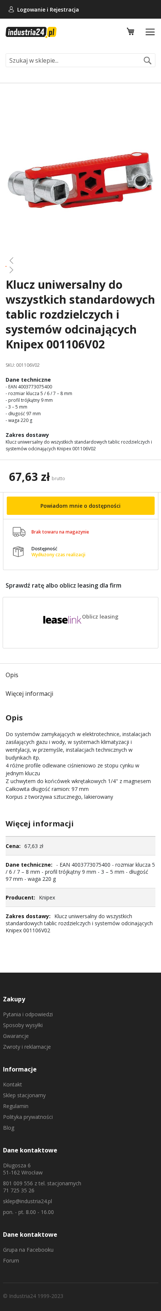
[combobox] (80, 60)
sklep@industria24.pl (27, 1201)
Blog (8, 1127)
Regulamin (15, 1106)
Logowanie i (33, 9)
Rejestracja (64, 9)
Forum (11, 1260)
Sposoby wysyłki (23, 1025)
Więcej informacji (29, 693)
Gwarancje (16, 1035)
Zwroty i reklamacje (27, 1046)
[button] (80, 260)
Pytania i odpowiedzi (28, 1014)
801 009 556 (18, 1183)
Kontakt (12, 1084)
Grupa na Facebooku (28, 1249)
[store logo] (31, 32)
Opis (12, 675)
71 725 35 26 (18, 1190)
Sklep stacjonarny (24, 1095)
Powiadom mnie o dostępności (80, 505)
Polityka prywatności (28, 1116)
